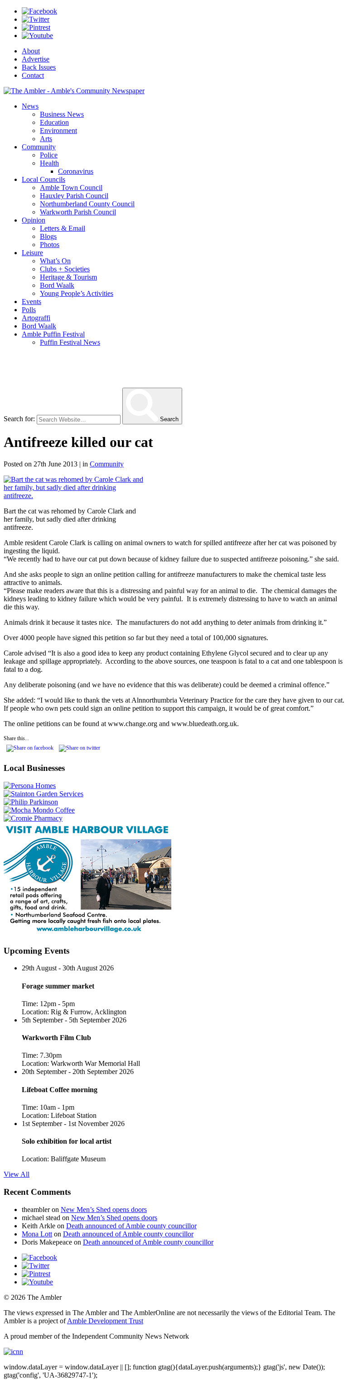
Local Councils (43, 179)
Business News (62, 114)
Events (31, 301)
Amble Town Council (71, 187)
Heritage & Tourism (68, 277)
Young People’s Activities (76, 293)
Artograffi (36, 318)
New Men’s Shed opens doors (104, 1209)
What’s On (55, 261)
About (31, 51)
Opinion (33, 220)
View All (16, 1174)
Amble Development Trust (105, 1321)
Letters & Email (62, 228)
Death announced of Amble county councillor (131, 1226)
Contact (33, 75)
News (30, 106)
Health (49, 163)
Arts (46, 139)
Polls (29, 310)
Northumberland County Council (87, 204)
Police (49, 155)
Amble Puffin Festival (53, 334)
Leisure (32, 253)
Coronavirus (75, 171)
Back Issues (39, 67)
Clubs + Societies (65, 269)
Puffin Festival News (70, 342)
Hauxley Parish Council (74, 196)
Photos (49, 244)
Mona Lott (37, 1234)
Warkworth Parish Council (78, 212)
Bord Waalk (57, 285)
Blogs (48, 236)
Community (39, 147)
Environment (58, 130)
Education (54, 122)
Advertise (35, 59)
